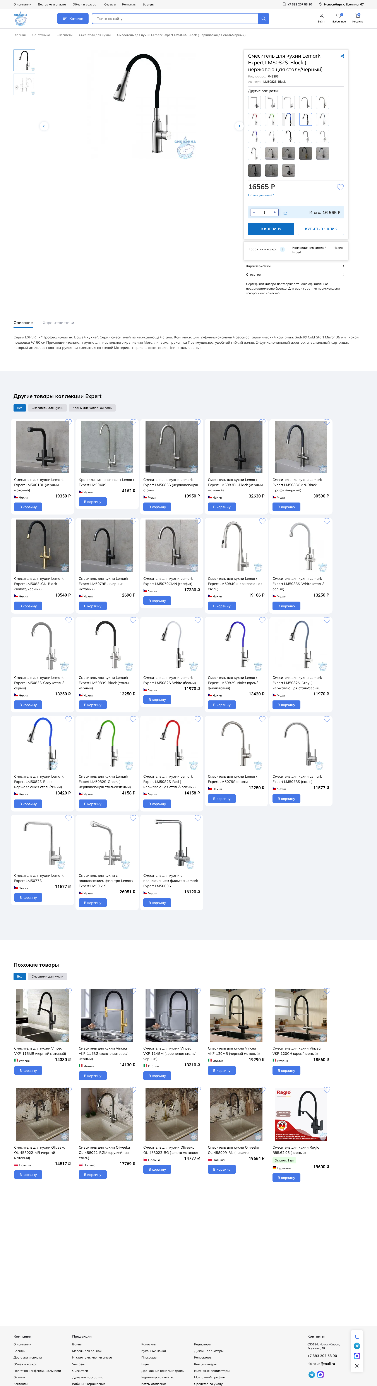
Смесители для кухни (95, 35)
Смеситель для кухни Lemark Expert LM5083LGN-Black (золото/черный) (38, 583)
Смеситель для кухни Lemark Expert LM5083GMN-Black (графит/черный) (297, 484)
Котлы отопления (153, 1384)
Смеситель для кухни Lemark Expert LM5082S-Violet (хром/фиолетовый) (233, 682)
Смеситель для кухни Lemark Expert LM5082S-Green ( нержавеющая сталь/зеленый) (105, 781)
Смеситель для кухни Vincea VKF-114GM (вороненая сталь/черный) (169, 1053)
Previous (44, 126)
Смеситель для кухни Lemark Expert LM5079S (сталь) (232, 779)
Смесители (64, 35)
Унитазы (78, 1364)
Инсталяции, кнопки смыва (92, 1357)
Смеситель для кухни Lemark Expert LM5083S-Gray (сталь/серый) (39, 682)
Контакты (129, 4)
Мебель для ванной (86, 1351)
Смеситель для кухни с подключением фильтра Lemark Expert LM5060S (170, 880)
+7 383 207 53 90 (322, 1355)
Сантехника (41, 35)
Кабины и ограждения (88, 1384)
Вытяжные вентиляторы (212, 1371)
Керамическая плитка (157, 1377)
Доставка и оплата (52, 4)
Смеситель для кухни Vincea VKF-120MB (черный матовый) (234, 1051)
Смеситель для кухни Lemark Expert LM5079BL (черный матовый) (103, 583)
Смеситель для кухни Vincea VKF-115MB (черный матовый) (40, 1051)
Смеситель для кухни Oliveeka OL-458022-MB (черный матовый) (39, 1152)
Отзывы (110, 4)
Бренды (148, 4)
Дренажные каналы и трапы (162, 1371)
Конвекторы (203, 1357)
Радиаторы (202, 1344)
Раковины (148, 1344)
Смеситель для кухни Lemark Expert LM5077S (38, 878)
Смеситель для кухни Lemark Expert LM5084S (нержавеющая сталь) (235, 583)
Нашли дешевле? (261, 195)
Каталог (76, 18)
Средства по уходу (208, 1384)
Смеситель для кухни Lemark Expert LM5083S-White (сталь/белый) (298, 583)
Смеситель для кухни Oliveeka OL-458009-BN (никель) (233, 1150)
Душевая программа (87, 1377)
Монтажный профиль (210, 1377)
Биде (145, 1364)
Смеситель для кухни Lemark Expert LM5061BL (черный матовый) (38, 484)
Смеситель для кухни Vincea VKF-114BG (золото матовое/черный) (103, 1053)
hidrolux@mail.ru (321, 1363)
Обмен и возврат (85, 4)
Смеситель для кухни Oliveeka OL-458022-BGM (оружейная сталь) (104, 1152)
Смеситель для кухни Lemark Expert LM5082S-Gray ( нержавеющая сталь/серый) (297, 682)
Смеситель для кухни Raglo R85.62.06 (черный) (295, 1150)
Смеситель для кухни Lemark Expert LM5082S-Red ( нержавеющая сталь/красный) (169, 781)
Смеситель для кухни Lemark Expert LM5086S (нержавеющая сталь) (170, 484)
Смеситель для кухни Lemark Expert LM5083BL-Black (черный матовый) (235, 484)
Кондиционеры (205, 1364)
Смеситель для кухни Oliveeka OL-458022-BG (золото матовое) (170, 1150)
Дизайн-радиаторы (208, 1351)
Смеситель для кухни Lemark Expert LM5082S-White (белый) (169, 680)
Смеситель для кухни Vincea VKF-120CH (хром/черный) (296, 1051)
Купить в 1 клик (321, 229)
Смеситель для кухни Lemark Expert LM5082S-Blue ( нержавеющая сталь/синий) (38, 781)
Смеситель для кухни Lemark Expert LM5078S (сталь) (297, 779)
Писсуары (148, 1357)
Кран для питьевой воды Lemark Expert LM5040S (106, 482)
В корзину (271, 229)
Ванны (77, 1344)
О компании (22, 4)
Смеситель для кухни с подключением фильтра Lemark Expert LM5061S (106, 880)
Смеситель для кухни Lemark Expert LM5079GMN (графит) (168, 581)
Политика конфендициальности (37, 1371)
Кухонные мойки (153, 1351)
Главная (20, 35)
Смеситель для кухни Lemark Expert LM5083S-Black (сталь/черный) (104, 682)
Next (239, 126)
